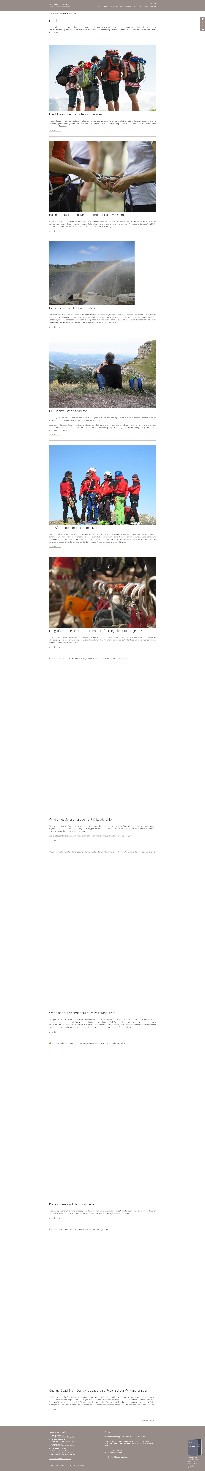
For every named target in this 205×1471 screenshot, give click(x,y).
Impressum (60, 1465)
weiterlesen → (55, 131)
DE (151, 3)
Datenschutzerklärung (75, 1465)
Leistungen (137, 6)
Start (100, 6)
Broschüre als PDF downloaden (60, 1459)
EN (155, 3)
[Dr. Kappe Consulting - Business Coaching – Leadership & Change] (59, 5)
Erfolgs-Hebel (126, 6)
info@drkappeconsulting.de (119, 1457)
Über (146, 6)
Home (51, 1465)
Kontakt (153, 6)
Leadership (114, 6)
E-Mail (55, 32)
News (106, 6)
